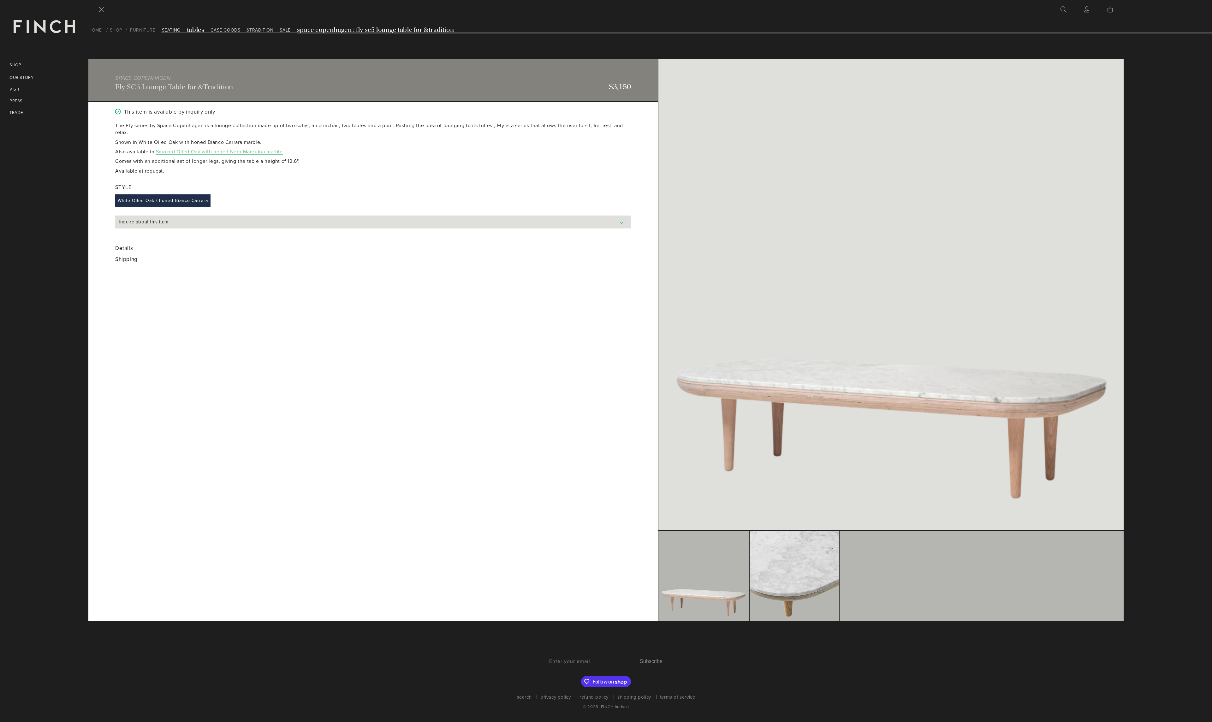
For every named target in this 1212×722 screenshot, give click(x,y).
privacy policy (555, 697)
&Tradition (260, 30)
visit (14, 89)
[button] (102, 9)
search (524, 698)
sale (85, 210)
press (16, 101)
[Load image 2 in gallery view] (794, 576)
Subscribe (651, 661)
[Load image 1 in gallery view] (703, 576)
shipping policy (634, 697)
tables (196, 30)
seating (171, 30)
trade (16, 112)
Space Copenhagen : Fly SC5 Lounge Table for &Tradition (375, 30)
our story (21, 77)
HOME (95, 30)
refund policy (594, 697)
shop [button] (15, 65)
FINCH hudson (615, 707)
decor (87, 174)
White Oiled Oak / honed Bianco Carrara (163, 200)
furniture (142, 30)
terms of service (677, 697)
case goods (225, 30)
